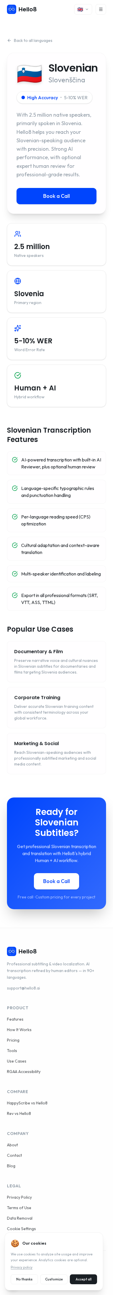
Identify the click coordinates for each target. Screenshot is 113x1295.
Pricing (13, 1040)
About (12, 1144)
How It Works (19, 1029)
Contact (14, 1155)
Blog (11, 1165)
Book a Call (56, 196)
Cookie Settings (21, 1228)
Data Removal (19, 1218)
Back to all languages (33, 40)
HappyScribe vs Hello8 (27, 1103)
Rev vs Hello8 (19, 1113)
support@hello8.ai (23, 988)
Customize (54, 1279)
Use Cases (16, 1061)
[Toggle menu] (101, 9)
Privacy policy (21, 1267)
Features (15, 1019)
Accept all (84, 1279)
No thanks (24, 1279)
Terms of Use (19, 1207)
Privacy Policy (19, 1197)
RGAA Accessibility (24, 1071)
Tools (12, 1050)
